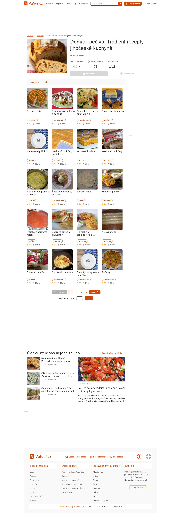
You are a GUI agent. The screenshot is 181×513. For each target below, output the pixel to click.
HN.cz (95, 476)
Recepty (49, 4)
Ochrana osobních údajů (72, 484)
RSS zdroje (118, 456)
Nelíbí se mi (129, 74)
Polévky (32, 201)
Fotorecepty (71, 4)
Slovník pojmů (36, 496)
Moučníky (107, 120)
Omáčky (32, 241)
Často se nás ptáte (77, 456)
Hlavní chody (59, 120)
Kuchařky (83, 4)
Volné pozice (67, 492)
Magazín (59, 4)
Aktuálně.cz (98, 472)
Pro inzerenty (99, 456)
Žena (95, 484)
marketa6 (82, 56)
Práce (95, 496)
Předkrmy (57, 241)
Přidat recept (134, 4)
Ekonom (96, 480)
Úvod (32, 472)
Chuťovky (32, 120)
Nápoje (31, 160)
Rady (32, 492)
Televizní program (100, 500)
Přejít (89, 298)
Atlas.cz (77, 506)
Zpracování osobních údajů (73, 488)
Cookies (65, 476)
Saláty (81, 201)
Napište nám (138, 488)
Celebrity (96, 492)
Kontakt (33, 500)
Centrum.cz (65, 506)
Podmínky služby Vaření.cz (73, 472)
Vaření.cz (30, 36)
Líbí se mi (90, 74)
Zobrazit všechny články (112, 353)
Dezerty (32, 279)
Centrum (96, 488)
